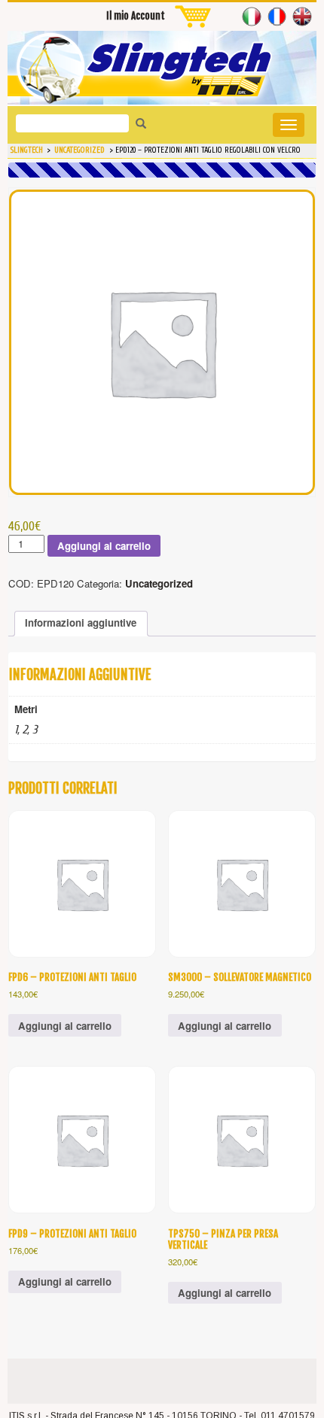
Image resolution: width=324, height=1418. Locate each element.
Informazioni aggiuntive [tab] (80, 622)
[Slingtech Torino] (162, 68)
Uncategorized (159, 583)
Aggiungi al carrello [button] (65, 1026)
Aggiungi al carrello (104, 546)
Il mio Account (135, 16)
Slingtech (27, 150)
